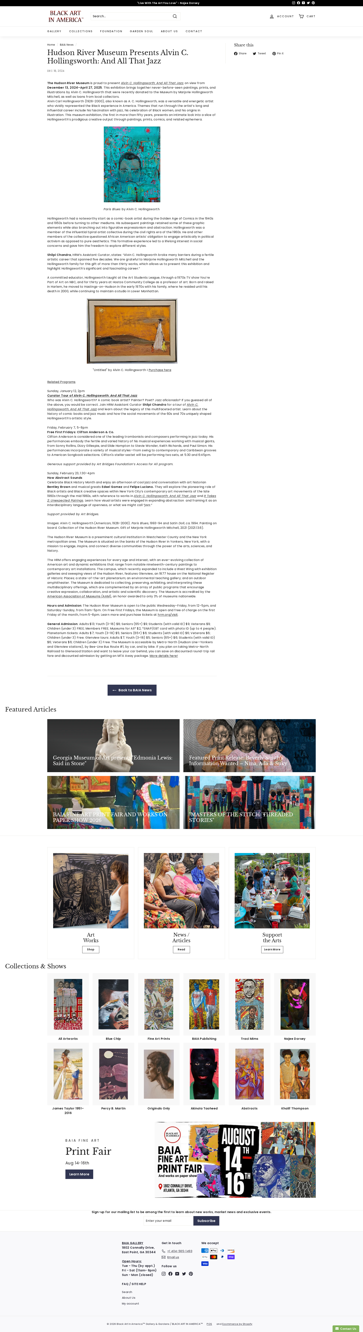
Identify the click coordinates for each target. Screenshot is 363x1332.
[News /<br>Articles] (181, 890)
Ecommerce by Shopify (237, 1324)
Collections (81, 31)
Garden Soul (141, 31)
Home (51, 45)
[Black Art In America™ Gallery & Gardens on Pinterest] (191, 1273)
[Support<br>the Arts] (272, 890)
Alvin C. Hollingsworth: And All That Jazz (165, 496)
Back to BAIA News (135, 690)
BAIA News (67, 45)
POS (209, 1324)
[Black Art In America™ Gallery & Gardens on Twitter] (184, 1273)
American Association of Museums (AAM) (79, 596)
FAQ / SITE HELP (134, 1284)
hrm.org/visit (168, 614)
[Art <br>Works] (90, 890)
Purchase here (160, 370)
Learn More (272, 949)
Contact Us (347, 1328)
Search (127, 1292)
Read (181, 949)
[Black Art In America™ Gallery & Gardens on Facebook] (170, 1273)
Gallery (54, 31)
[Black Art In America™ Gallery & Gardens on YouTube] (177, 1273)
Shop (91, 949)
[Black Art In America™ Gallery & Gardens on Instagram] (164, 1273)
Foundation (111, 31)
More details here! (164, 656)
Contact (194, 31)
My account (130, 1303)
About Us (169, 31)
